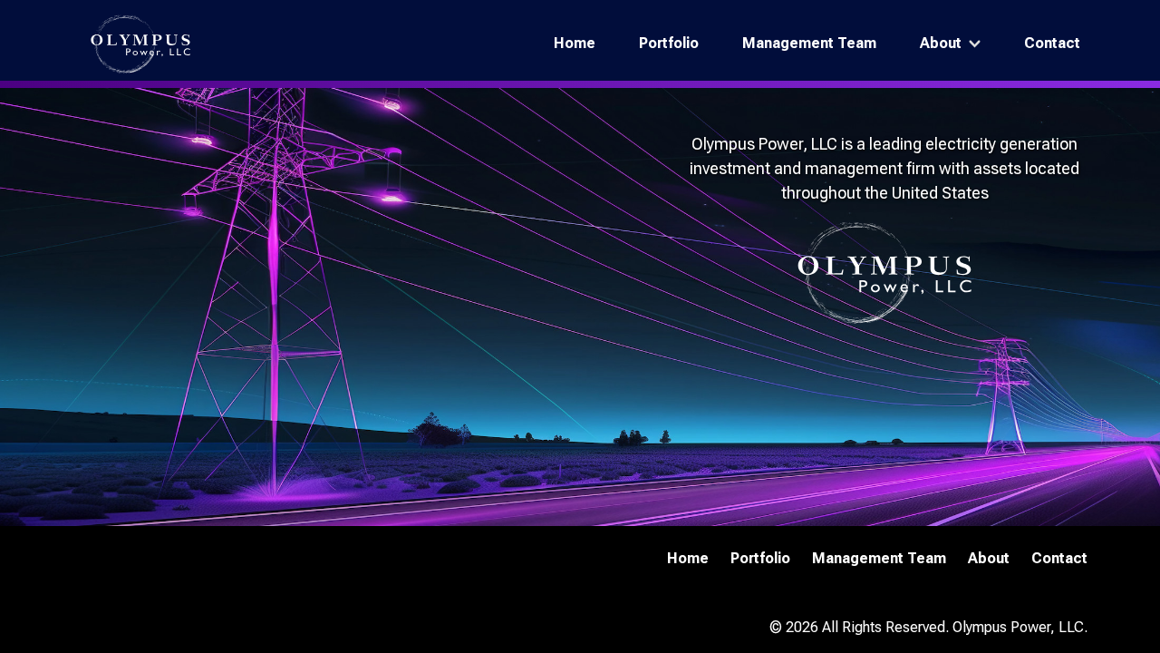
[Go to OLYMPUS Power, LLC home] (140, 44)
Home (574, 43)
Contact (1052, 43)
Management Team (809, 43)
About (941, 43)
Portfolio (669, 43)
